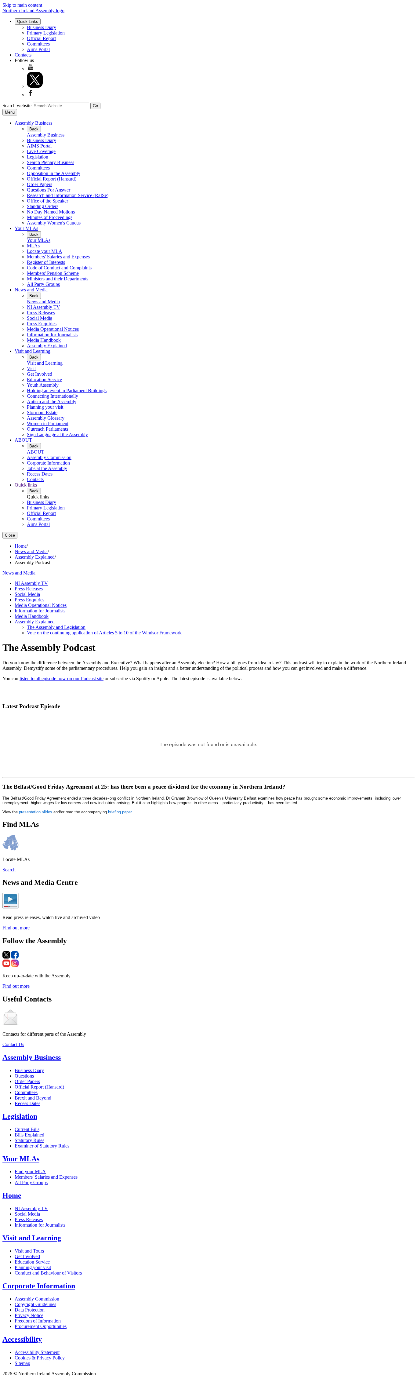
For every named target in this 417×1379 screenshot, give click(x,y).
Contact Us (13, 1044)
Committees (38, 43)
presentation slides (35, 812)
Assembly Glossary (45, 418)
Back (33, 129)
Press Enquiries (41, 323)
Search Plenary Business (50, 162)
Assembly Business (33, 123)
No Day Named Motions (51, 211)
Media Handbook (44, 340)
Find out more (16, 927)
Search (9, 869)
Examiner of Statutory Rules (42, 1145)
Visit (31, 368)
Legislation (37, 156)
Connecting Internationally (52, 396)
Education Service (44, 379)
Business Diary (41, 27)
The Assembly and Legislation (56, 627)
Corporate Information (48, 462)
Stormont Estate (42, 412)
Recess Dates (40, 473)
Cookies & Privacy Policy (40, 1357)
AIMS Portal (39, 145)
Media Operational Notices (53, 329)
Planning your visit (45, 407)
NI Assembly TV (43, 307)
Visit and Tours (29, 1250)
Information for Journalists (52, 334)
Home (21, 546)
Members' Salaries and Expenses (58, 256)
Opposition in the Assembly (53, 173)
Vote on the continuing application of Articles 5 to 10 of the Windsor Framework (104, 632)
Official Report (41, 38)
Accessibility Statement (37, 1352)
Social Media (39, 318)
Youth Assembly (43, 385)
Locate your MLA (44, 251)
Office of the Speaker (47, 200)
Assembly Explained (47, 345)
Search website (16, 105)
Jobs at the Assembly (47, 468)
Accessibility (22, 1339)
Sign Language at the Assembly (57, 434)
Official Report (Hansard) (51, 178)
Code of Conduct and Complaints (59, 267)
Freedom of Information (38, 1320)
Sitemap (22, 1363)
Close (10, 535)
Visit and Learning (32, 351)
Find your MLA (30, 1171)
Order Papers (39, 184)
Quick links (26, 484)
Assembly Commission (49, 457)
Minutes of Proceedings (49, 217)
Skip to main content (22, 5)
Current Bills (27, 1129)
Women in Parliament (47, 423)
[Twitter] (35, 86)
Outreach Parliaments (47, 429)
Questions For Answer (48, 189)
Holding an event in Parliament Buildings (67, 390)
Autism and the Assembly (51, 401)
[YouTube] (30, 68)
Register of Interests (46, 262)
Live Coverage (41, 151)
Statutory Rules (29, 1140)
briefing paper (120, 812)
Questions (24, 1075)
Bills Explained (29, 1134)
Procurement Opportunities (41, 1326)
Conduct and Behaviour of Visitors (48, 1272)
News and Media (31, 289)
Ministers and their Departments (57, 278)
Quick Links (27, 21)
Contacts (23, 54)
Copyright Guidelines (35, 1304)
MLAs (33, 245)
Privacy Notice (29, 1315)
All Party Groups (43, 284)
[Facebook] (30, 94)
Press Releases (41, 312)
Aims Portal (38, 49)
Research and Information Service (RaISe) (67, 195)
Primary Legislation (46, 32)
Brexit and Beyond (33, 1097)
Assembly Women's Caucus (54, 222)
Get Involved (39, 374)
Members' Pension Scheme (53, 273)
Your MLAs (26, 228)
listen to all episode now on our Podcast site (61, 678)
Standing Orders (42, 206)
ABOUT (23, 440)
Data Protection (30, 1309)
